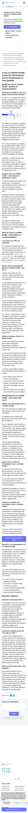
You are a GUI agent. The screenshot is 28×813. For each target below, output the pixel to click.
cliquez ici (21, 718)
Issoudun (5, 256)
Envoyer (14, 713)
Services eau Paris (6, 786)
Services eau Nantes (19, 790)
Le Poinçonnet (6, 262)
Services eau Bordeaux (20, 786)
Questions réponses (9, 65)
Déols (11, 256)
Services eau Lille (5, 790)
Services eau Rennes (19, 788)
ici (15, 297)
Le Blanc (15, 260)
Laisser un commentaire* (10, 702)
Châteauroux (18, 254)
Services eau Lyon (6, 788)
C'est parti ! (13, 27)
